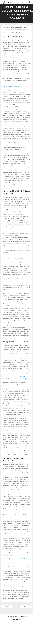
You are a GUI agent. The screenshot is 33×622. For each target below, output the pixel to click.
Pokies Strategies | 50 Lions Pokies (12, 86)
